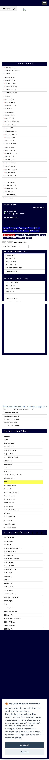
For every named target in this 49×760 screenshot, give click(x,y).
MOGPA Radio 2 (10, 166)
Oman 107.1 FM (10, 179)
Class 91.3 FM (10, 105)
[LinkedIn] (42, 533)
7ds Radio (7, 471)
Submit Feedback (17, 238)
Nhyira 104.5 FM (11, 169)
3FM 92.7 (7, 468)
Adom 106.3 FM (10, 74)
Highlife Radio (11, 134)
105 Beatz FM (8, 562)
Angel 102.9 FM (11, 86)
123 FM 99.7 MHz (10, 450)
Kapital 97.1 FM (11, 153)
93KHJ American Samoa (12, 618)
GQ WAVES (9, 128)
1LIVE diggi (8, 573)
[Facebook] (33, 533)
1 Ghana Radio (9, 537)
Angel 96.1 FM (10, 90)
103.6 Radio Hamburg (11, 558)
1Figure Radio (8, 454)
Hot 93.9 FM (9, 140)
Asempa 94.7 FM (11, 93)
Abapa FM (7, 482)
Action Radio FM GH (11, 510)
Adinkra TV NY (11, 285)
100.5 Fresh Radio (10, 551)
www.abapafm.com (11, 217)
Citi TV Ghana (10, 102)
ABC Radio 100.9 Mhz (11, 492)
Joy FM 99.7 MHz (11, 144)
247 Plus (7, 580)
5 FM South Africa (10, 594)
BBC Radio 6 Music (12, 298)
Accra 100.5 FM (9, 499)
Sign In (29, 238)
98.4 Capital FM (9, 625)
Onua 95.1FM (9, 182)
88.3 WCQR (8, 601)
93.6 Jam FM (8, 615)
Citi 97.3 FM (9, 99)
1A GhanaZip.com (11, 67)
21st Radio (7, 461)
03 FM (6, 439)
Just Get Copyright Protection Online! (19, 409)
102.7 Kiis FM (8, 555)
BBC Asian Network (13, 288)
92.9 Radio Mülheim (10, 611)
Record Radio (9, 235)
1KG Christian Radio (11, 457)
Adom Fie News (9, 524)
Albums (6, 238)
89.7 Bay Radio (9, 608)
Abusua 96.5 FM (9, 496)
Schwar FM (9, 198)
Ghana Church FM (12, 121)
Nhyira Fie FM (10, 172)
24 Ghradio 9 (8, 464)
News (43, 235)
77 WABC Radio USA (11, 597)
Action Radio (8, 506)
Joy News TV (10, 147)
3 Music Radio (9, 587)
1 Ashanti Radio (9, 443)
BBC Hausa (10, 292)
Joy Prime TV (10, 150)
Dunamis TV (9, 112)
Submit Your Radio (11, 422)
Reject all (24, 752)
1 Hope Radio (8, 541)
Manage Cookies (13, 737)
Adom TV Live (10, 80)
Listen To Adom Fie (11, 413)
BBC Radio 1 (10, 295)
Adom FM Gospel (10, 527)
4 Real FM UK (8, 590)
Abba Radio (8, 489)
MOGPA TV (35, 228)
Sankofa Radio (11, 195)
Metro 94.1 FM (10, 160)
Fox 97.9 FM (9, 118)
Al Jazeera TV (10, 83)
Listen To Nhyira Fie (11, 416)
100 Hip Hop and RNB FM (12, 548)
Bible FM (8, 96)
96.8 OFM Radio (9, 622)
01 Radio (7, 436)
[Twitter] (37, 533)
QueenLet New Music (12, 425)
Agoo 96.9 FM (11, 264)
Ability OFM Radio (12, 70)
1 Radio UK (8, 544)
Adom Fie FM (9, 77)
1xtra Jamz (8, 576)
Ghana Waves (10, 125)
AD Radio (7, 513)
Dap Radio (9, 109)
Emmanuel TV (10, 115)
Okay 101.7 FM (10, 175)
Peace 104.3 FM (11, 188)
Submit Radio (21, 235)
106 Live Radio (9, 566)
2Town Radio (8, 583)
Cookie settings (8, 8)
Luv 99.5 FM (9, 156)
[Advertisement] (24, 35)
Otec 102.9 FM (10, 185)
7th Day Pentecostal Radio (13, 475)
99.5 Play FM (8, 629)
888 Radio (7, 604)
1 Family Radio (9, 446)
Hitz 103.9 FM (10, 137)
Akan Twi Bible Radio (14, 268)
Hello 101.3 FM (10, 131)
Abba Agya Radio (10, 485)
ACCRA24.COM (11, 255)
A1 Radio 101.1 (9, 478)
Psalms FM (9, 191)
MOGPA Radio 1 (10, 163)
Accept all (24, 745)
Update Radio (33, 235)
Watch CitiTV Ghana (11, 419)
